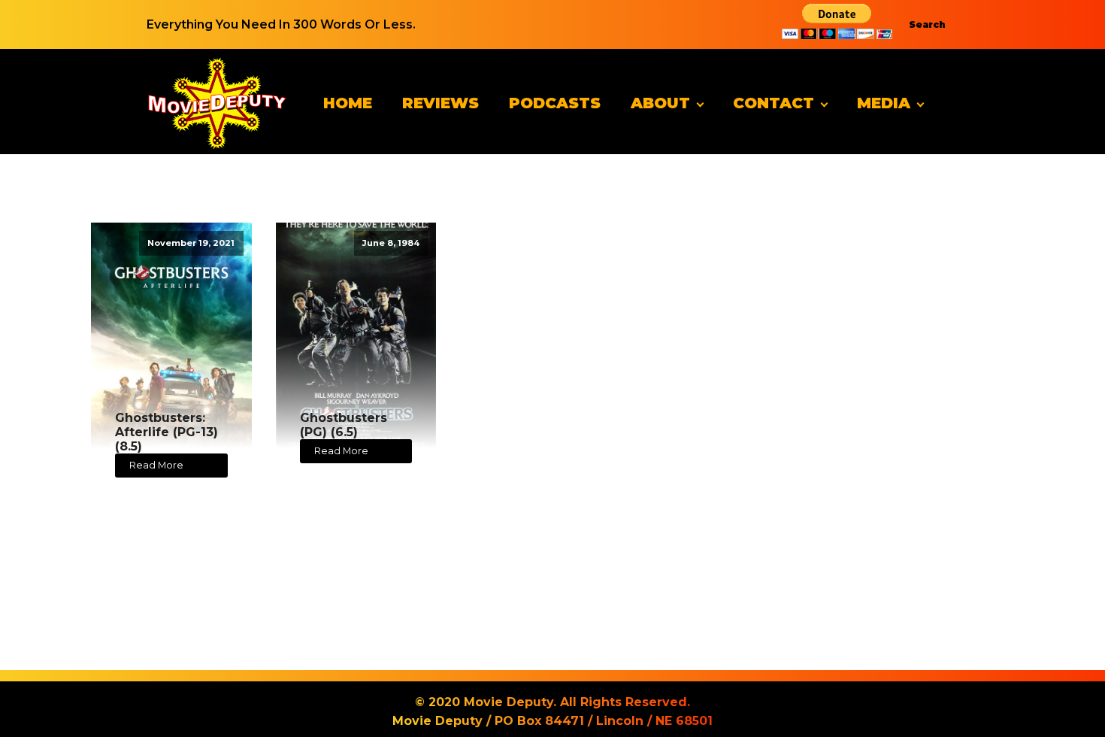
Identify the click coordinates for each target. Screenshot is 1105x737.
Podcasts (555, 103)
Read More (156, 465)
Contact (773, 103)
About (660, 103)
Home (347, 103)
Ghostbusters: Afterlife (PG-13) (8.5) (166, 432)
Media (883, 103)
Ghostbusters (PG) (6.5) (343, 425)
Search (927, 24)
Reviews (440, 103)
